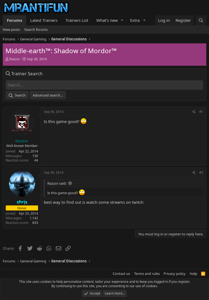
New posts (11, 29)
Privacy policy (175, 273)
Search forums (36, 29)
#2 (201, 172)
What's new (107, 20)
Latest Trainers (43, 20)
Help (193, 273)
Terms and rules (147, 273)
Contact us (121, 273)
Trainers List (77, 20)
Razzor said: (56, 183)
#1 (201, 111)
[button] (122, 20)
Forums (14, 20)
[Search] (201, 20)
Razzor (14, 58)
